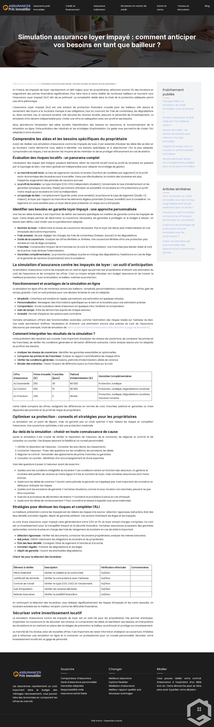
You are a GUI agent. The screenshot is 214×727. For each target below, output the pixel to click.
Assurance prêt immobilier (41, 7)
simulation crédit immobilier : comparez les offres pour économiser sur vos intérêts (179, 216)
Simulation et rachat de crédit (133, 7)
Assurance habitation (99, 7)
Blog (207, 5)
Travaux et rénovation (183, 7)
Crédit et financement (73, 7)
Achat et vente (162, 7)
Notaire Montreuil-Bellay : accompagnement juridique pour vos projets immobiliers (179, 162)
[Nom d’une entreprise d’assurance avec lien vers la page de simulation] (108, 327)
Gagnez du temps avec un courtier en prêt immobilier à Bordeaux (178, 150)
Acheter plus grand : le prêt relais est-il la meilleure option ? (178, 121)
